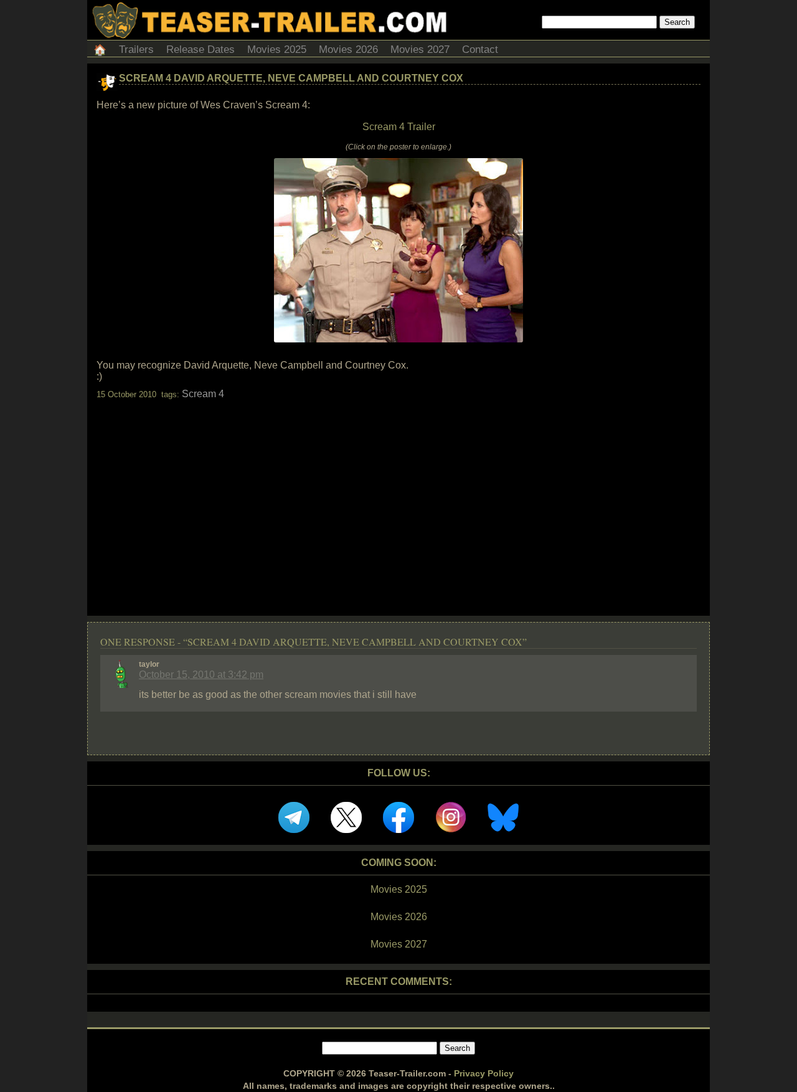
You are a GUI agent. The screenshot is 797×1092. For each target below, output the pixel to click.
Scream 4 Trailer (398, 126)
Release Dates (200, 49)
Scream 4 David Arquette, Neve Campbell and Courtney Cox (291, 78)
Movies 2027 (420, 49)
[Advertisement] (398, 497)
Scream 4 (203, 393)
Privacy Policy (484, 1073)
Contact (480, 49)
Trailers (136, 49)
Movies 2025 (276, 49)
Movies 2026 (348, 49)
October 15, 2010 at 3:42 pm (201, 674)
